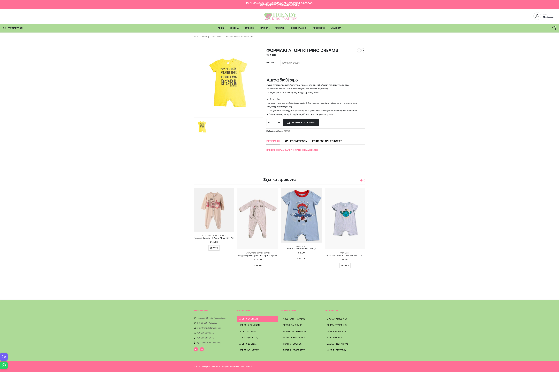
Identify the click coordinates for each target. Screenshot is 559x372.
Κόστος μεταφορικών (294, 331)
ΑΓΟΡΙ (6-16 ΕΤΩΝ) (247, 344)
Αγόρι (204, 235)
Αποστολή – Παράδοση (294, 319)
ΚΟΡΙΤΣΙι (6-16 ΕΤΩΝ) (249, 350)
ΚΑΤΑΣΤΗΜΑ (335, 28)
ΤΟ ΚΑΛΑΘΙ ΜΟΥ (334, 338)
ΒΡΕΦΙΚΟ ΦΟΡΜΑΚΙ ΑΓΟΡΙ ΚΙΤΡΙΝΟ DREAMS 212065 (292, 150)
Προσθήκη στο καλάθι (303, 122)
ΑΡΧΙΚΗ (221, 28)
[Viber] (4, 357)
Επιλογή (214, 248)
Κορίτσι (216, 235)
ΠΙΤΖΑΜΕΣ (279, 28)
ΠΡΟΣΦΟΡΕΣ (319, 28)
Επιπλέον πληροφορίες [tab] (327, 141)
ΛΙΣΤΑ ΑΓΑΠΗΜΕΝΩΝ (336, 331)
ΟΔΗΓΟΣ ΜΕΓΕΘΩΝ (13, 28)
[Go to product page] (214, 210)
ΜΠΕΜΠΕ (249, 28)
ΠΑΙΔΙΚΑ (264, 28)
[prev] (359, 50)
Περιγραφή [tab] (273, 141)
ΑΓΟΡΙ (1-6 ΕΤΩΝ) (247, 331)
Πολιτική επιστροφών (294, 338)
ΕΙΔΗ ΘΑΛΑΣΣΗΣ (298, 28)
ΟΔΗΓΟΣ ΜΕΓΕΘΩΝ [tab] (296, 141)
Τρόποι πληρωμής (292, 325)
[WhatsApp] (4, 365)
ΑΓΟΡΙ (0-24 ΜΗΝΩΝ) (248, 319)
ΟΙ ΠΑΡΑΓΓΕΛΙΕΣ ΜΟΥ (337, 325)
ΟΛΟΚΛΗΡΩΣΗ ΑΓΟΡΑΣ (337, 344)
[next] (363, 50)
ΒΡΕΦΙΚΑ (234, 28)
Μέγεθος (271, 62)
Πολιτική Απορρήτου (294, 350)
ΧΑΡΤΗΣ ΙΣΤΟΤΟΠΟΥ (336, 350)
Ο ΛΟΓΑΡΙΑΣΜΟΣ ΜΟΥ (337, 319)
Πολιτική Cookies (292, 344)
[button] (361, 180)
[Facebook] (196, 349)
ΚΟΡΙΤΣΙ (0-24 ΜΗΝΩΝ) (249, 325)
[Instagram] (202, 349)
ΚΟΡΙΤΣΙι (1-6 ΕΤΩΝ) (248, 338)
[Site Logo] (279, 16)
